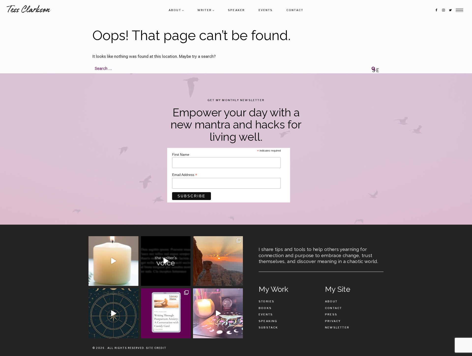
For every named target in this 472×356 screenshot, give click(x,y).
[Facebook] (436, 10)
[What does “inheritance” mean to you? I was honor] (166, 261)
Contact (294, 10)
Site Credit (156, 347)
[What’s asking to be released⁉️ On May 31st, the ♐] (113, 313)
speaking (268, 321)
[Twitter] (450, 10)
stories (266, 301)
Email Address (184, 174)
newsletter (337, 327)
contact (333, 308)
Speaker (236, 10)
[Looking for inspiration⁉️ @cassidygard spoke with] (166, 313)
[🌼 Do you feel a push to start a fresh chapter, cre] (113, 261)
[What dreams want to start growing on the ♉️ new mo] (218, 313)
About (331, 301)
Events (266, 10)
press (331, 314)
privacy (333, 321)
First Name (180, 154)
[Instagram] (443, 10)
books (265, 308)
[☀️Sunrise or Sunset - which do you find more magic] (218, 261)
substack (268, 327)
